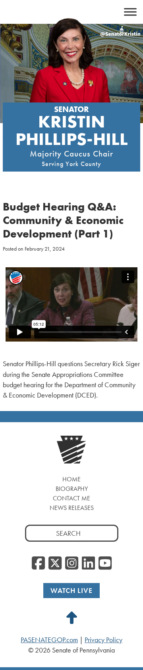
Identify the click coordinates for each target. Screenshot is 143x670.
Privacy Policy (103, 639)
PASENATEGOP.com (49, 639)
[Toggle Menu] (130, 11)
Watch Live (71, 590)
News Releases (72, 508)
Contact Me (71, 498)
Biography (72, 489)
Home (71, 479)
